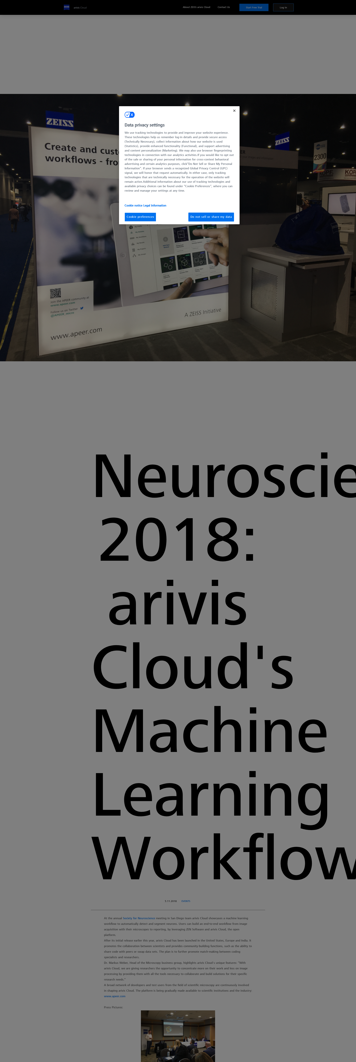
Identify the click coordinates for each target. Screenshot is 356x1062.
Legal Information (154, 205)
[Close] (234, 111)
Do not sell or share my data (211, 217)
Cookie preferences (140, 217)
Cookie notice (134, 205)
